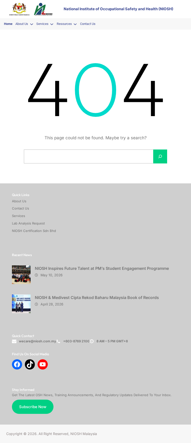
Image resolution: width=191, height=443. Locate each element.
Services (18, 216)
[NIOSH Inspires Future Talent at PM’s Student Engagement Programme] (21, 276)
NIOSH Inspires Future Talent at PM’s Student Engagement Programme (102, 268)
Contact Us (20, 208)
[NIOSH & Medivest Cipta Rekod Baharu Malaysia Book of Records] (21, 305)
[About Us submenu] (31, 24)
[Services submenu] (51, 24)
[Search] (160, 156)
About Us (19, 201)
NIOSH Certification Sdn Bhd (34, 231)
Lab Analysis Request (28, 223)
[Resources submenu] (75, 24)
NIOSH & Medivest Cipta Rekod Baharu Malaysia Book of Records (97, 297)
